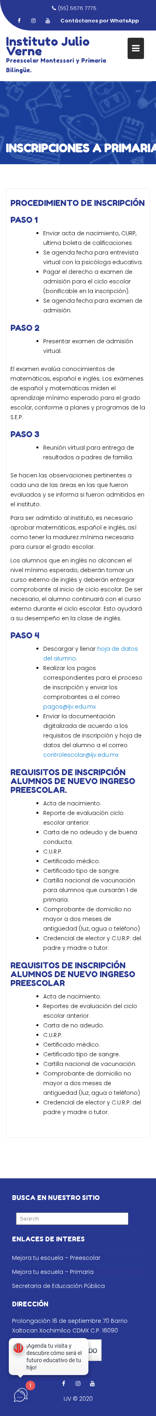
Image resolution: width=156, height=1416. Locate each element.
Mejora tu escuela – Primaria (53, 1272)
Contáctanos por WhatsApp (99, 20)
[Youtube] (47, 20)
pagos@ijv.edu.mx (69, 707)
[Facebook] (18, 20)
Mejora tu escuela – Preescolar (56, 1258)
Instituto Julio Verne (48, 46)
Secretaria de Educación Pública (58, 1286)
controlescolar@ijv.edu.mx (80, 755)
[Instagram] (33, 20)
